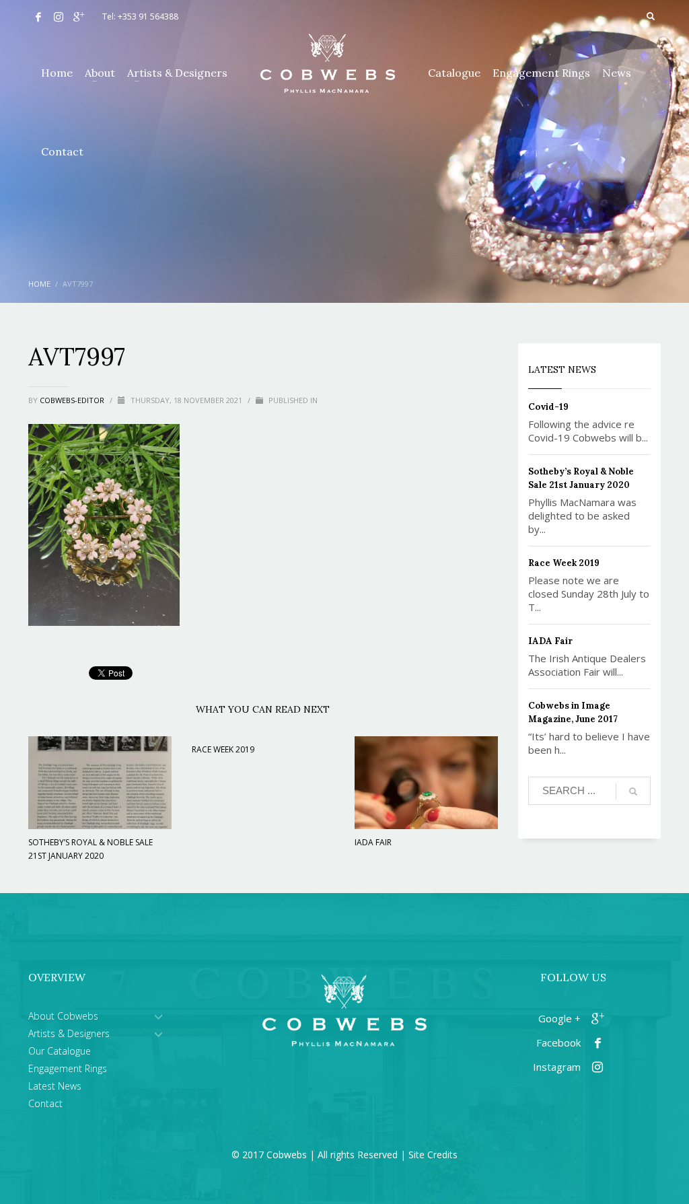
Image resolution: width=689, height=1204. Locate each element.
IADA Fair (373, 842)
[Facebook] (38, 17)
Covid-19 (548, 407)
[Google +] (79, 17)
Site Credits (433, 1154)
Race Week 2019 (223, 749)
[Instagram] (58, 17)
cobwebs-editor (73, 400)
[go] (633, 791)
